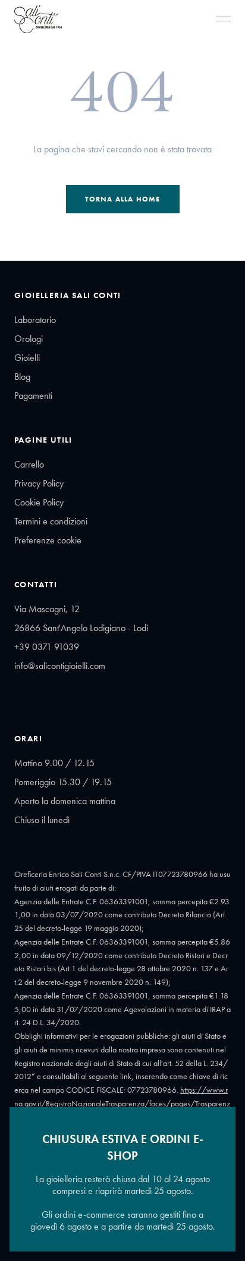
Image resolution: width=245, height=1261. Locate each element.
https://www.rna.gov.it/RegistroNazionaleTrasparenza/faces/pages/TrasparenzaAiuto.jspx (122, 1103)
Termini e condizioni (50, 521)
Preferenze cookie (47, 540)
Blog (22, 376)
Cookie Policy (39, 502)
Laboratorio (35, 319)
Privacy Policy (39, 483)
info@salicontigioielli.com (59, 666)
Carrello (29, 464)
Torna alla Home (123, 199)
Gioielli (27, 357)
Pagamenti (33, 395)
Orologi (28, 338)
